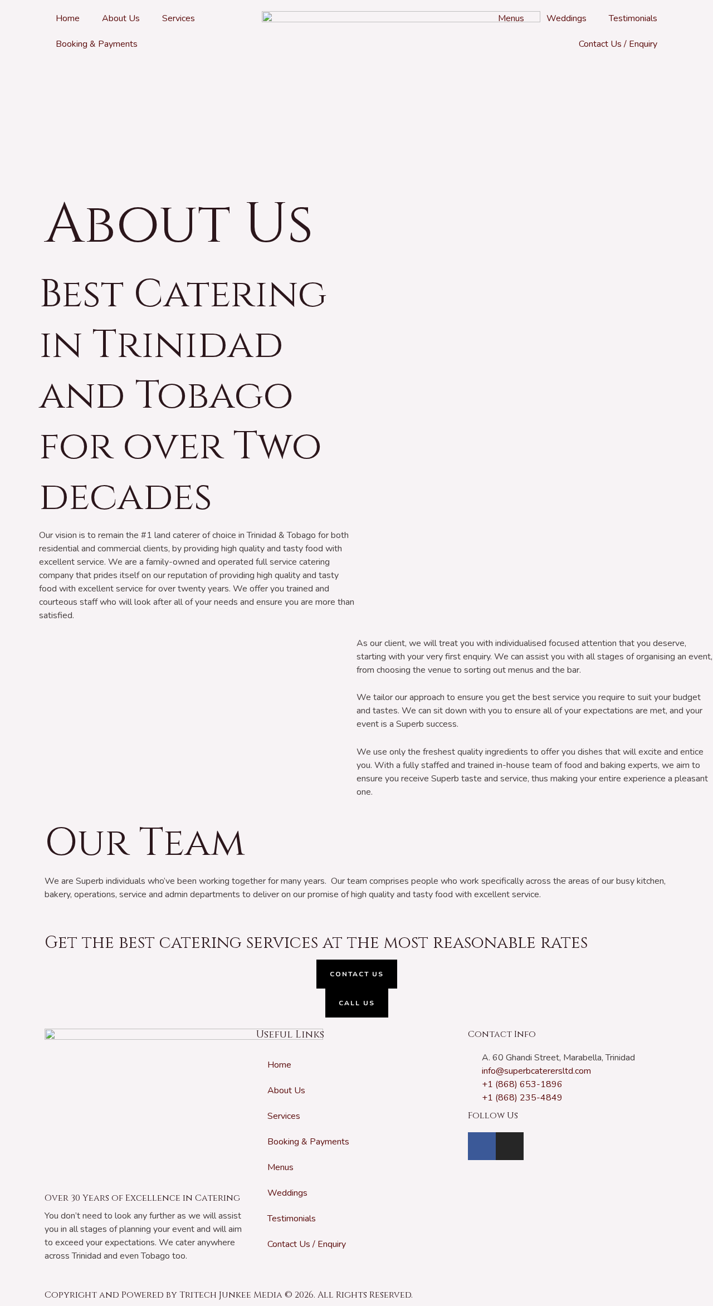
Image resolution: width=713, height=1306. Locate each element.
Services (178, 18)
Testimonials (633, 18)
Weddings (566, 18)
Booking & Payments (97, 44)
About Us (121, 18)
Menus (511, 18)
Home (68, 18)
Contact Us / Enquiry (618, 44)
